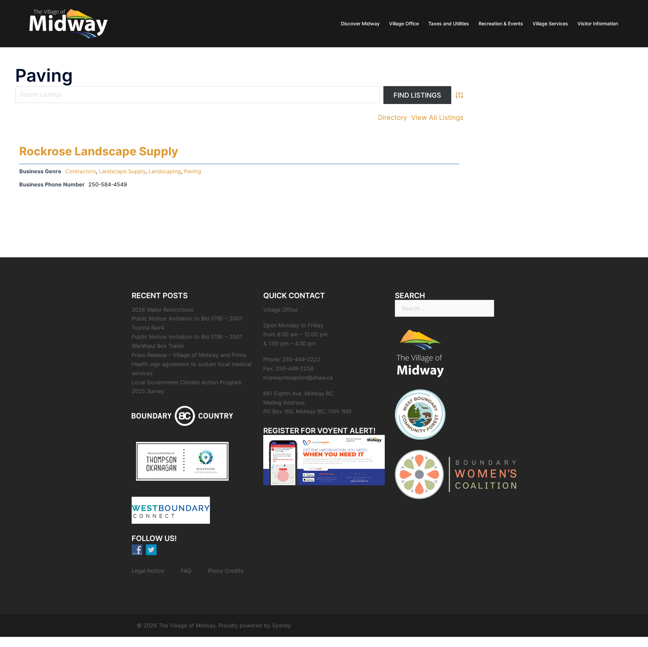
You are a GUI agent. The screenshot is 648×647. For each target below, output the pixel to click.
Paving (192, 171)
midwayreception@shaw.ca (298, 377)
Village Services (550, 23)
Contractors (80, 171)
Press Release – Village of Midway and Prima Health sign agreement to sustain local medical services (191, 364)
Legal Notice (148, 570)
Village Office (404, 23)
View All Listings (437, 117)
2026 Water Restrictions (162, 309)
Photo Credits (225, 570)
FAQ (186, 570)
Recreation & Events (501, 23)
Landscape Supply (122, 171)
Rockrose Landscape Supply (98, 151)
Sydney (281, 625)
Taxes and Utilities (448, 23)
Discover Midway (360, 23)
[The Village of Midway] (68, 23)
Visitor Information (597, 23)
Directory (392, 117)
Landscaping (164, 171)
